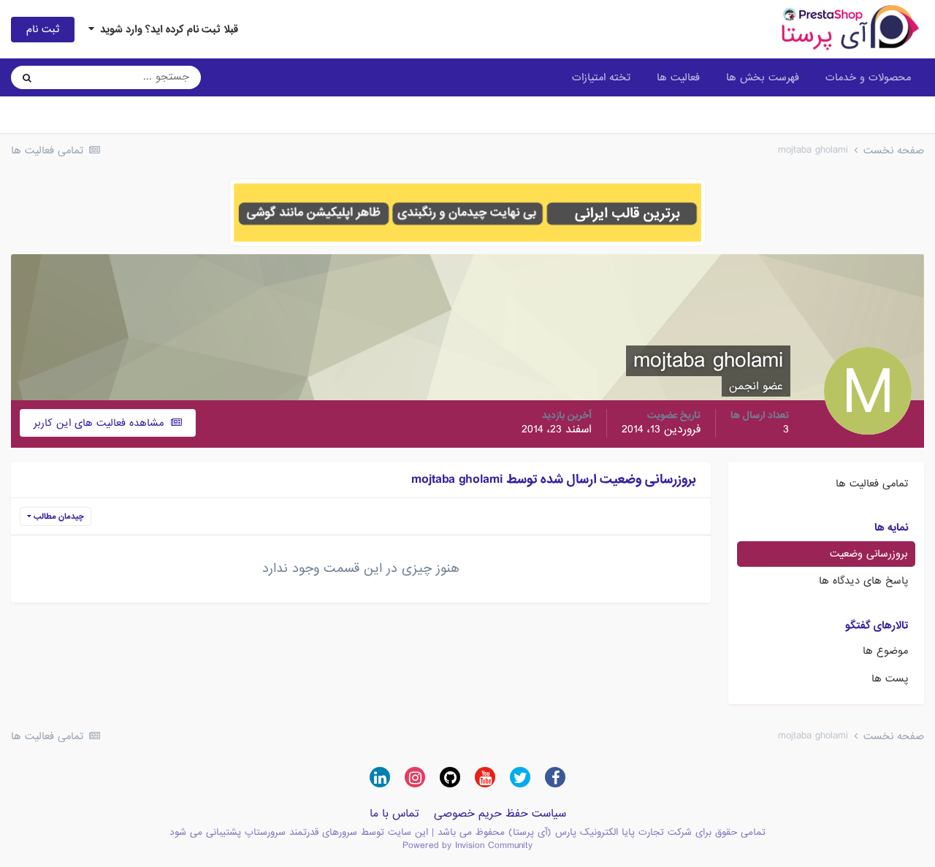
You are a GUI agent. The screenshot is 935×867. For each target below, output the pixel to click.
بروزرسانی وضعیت (869, 554)
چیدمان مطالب (57, 516)
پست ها (889, 679)
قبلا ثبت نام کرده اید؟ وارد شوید (166, 29)
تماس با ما (394, 813)
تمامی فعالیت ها (872, 483)
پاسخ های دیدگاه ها (863, 581)
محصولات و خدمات (868, 77)
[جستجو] (27, 77)
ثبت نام (42, 29)
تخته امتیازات (601, 77)
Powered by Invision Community (467, 845)
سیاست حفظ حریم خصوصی (500, 813)
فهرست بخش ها (762, 77)
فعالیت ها (678, 77)
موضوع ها (885, 651)
